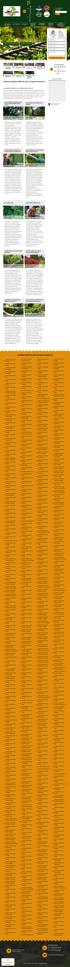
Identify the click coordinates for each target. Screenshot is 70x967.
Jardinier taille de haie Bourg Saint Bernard (11, 677)
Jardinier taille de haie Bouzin (11, 693)
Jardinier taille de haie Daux (27, 405)
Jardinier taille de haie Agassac (11, 360)
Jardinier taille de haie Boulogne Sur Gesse (11, 669)
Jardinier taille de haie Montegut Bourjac (43, 633)
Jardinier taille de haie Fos (27, 521)
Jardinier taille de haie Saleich (59, 648)
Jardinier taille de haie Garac (27, 595)
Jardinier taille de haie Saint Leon (59, 546)
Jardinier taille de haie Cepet (11, 890)
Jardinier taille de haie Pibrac (43, 815)
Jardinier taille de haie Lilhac (43, 364)
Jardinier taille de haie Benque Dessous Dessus (11, 607)
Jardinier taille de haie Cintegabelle (11, 925)
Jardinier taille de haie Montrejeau (43, 712)
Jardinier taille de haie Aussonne (11, 482)
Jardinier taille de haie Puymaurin (43, 917)
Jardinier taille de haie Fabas (27, 474)
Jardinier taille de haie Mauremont (43, 468)
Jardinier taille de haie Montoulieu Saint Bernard (43, 696)
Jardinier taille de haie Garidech (27, 607)
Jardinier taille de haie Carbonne (11, 776)
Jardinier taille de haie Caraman (11, 772)
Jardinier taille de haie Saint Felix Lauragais (59, 479)
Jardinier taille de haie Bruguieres (11, 713)
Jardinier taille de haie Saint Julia (59, 530)
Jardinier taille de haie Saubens (59, 696)
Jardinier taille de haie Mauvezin (43, 488)
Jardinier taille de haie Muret (43, 732)
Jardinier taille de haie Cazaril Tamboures (11, 866)
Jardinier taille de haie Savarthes (59, 711)
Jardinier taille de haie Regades (59, 364)
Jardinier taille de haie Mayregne (43, 496)
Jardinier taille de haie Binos (59, 918)
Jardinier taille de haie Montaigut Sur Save (43, 578)
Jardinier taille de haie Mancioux (43, 413)
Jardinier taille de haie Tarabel (59, 766)
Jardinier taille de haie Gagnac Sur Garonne (27, 579)
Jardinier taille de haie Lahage (27, 809)
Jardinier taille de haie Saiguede (59, 430)
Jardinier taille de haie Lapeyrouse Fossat (27, 837)
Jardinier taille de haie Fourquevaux (27, 528)
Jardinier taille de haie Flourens (27, 498)
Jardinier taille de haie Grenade (27, 681)
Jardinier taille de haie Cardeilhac (11, 780)
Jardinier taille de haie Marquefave (43, 437)
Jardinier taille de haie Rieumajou (59, 379)
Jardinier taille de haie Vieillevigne (59, 863)
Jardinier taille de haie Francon (27, 544)
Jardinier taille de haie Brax (11, 701)
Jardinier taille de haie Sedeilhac (59, 719)
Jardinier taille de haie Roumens (59, 419)
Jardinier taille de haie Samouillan (59, 680)
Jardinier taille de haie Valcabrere (59, 816)
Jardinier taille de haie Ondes (43, 763)
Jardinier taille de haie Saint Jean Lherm (59, 523)
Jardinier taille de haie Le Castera (11, 827)
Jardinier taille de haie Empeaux (27, 429)
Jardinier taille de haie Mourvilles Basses (43, 720)
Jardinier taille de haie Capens (11, 764)
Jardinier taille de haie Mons (43, 574)
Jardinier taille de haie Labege (27, 766)
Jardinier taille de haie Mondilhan (43, 555)
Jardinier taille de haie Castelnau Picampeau (11, 823)
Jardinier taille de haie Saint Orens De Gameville (60, 589)
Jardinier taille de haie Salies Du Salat (59, 656)
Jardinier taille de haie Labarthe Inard (27, 735)
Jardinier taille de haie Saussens (59, 700)
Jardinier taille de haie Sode (59, 759)
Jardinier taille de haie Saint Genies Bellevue (59, 503)
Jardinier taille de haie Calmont (11, 748)
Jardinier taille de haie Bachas (11, 510)
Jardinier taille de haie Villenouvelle (59, 914)
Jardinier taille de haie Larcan (27, 841)
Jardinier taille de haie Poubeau (43, 882)
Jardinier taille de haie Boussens (11, 685)
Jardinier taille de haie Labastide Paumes (27, 754)
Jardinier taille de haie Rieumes (59, 383)
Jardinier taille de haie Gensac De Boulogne (27, 626)
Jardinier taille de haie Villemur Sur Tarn (59, 895)
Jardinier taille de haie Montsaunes (43, 716)
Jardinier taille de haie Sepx (59, 743)
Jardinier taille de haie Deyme (27, 409)
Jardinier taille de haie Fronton (27, 567)
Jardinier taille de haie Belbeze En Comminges (11, 587)
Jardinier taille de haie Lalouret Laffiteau (27, 817)
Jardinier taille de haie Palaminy (43, 772)
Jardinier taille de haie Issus (27, 711)
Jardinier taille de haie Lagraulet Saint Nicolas (27, 805)
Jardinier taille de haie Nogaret (43, 751)
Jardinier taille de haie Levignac (27, 931)
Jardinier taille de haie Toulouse (59, 781)
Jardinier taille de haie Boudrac (11, 662)
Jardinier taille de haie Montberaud (43, 602)
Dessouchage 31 (16, 25)
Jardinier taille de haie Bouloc (11, 666)
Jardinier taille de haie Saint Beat (59, 450)
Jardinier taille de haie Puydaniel (43, 913)
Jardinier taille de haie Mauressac (43, 476)
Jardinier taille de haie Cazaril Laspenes (11, 862)
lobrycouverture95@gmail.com (56, 955)
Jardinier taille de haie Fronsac (27, 555)
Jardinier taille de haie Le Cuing (27, 401)
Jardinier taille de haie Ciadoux (11, 909)
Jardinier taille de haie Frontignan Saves (27, 563)
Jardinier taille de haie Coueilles (27, 375)
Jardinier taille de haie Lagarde (27, 794)
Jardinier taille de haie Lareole (27, 845)
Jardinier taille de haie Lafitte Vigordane (27, 790)
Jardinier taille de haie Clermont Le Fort (27, 360)
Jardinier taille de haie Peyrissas (43, 803)
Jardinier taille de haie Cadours (11, 740)
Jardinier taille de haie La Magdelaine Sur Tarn (43, 401)
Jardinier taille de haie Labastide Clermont (27, 750)
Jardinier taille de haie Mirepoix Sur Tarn (43, 539)
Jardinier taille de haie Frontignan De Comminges (28, 559)
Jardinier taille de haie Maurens (43, 472)
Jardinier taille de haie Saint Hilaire (59, 511)
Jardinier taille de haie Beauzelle (11, 575)
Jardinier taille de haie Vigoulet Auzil (59, 871)
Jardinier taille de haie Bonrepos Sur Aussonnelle (11, 650)
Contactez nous (26, 44)
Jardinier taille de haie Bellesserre (11, 599)
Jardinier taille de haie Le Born (11, 658)
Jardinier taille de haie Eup (28, 471)
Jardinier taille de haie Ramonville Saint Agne (43, 929)
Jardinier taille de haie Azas (11, 506)
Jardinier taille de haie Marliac (43, 433)
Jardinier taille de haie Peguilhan (43, 795)
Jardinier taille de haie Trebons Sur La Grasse (59, 800)
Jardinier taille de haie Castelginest (11, 811)
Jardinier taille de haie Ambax (11, 384)
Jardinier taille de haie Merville (43, 519)
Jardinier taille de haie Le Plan (43, 846)
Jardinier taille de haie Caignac (11, 744)
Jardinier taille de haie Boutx (11, 689)
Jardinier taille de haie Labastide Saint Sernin (27, 758)
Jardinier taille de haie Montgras (43, 681)
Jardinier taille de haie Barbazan (11, 533)
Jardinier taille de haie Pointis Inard (43, 854)
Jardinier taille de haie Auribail (11, 463)
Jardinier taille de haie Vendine (59, 843)
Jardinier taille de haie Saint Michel (59, 585)
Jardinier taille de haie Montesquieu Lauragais (43, 649)
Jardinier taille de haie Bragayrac (11, 697)
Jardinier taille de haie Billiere (11, 622)
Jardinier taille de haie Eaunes (27, 425)
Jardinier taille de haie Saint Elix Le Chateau (59, 471)
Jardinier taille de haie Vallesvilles (59, 828)
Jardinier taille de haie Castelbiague (11, 803)
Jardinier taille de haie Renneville (59, 368)
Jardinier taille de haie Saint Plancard (59, 617)
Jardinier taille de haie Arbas (11, 400)
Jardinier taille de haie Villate (59, 879)
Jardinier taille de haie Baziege (11, 544)
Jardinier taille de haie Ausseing (11, 474)
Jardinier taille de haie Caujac (11, 858)
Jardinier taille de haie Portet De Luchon (43, 874)
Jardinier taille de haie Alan (11, 376)
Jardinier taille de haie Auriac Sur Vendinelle (11, 459)
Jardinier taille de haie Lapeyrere (27, 833)
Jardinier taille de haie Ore (44, 769)
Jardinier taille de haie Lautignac (27, 876)
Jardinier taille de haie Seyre (59, 747)
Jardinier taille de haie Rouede (59, 411)
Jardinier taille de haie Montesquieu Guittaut (43, 645)
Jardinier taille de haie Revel (59, 371)
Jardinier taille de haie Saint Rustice (59, 625)
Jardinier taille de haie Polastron (43, 858)
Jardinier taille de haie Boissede (11, 638)
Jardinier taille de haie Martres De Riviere (43, 448)
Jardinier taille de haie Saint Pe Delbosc (59, 605)
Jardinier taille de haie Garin (27, 610)
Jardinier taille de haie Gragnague (27, 666)
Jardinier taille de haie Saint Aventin (59, 446)
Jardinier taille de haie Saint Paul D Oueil (59, 597)
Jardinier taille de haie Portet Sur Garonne (43, 878)
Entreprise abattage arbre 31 (33, 24)
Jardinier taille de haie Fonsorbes (27, 510)
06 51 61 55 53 (30, 10)
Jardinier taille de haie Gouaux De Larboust (27, 638)
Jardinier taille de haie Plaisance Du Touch (43, 843)
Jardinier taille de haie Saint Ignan (59, 515)
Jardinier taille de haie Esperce (27, 456)
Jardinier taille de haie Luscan (43, 391)
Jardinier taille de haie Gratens (27, 669)
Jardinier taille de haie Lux (44, 398)
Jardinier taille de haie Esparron (27, 452)
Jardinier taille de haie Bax (12, 540)
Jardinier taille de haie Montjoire (43, 685)
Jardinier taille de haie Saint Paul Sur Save (59, 593)
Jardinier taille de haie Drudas (27, 421)
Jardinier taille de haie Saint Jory (59, 526)
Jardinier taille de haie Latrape (27, 865)
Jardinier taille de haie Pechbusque (43, 791)
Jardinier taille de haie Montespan (43, 641)
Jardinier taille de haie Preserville (43, 902)
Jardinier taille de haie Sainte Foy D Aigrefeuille (59, 487)
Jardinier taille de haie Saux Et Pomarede (59, 707)
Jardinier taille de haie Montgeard (43, 673)
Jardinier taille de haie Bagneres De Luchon (11, 522)
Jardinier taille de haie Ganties (27, 591)
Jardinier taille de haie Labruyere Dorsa (27, 774)
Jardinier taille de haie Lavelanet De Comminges (27, 888)
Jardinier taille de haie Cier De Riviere (11, 917)
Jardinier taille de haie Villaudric (59, 883)
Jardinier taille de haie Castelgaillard (11, 807)
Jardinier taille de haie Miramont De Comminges (43, 531)
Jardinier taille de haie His (27, 700)
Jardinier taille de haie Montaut (43, 598)
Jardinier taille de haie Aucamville (11, 443)
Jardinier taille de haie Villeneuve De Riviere (59, 899)
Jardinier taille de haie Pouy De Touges (43, 890)
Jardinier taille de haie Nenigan (43, 740)
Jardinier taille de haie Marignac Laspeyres (43, 429)
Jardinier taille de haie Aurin (11, 470)
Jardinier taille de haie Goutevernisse (27, 654)
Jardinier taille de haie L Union (59, 804)
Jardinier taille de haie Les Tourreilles (60, 784)
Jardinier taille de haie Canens (11, 760)
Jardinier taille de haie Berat (11, 610)
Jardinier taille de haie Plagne (43, 835)
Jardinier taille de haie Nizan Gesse (43, 744)
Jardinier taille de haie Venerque (59, 847)
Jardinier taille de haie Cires (11, 929)
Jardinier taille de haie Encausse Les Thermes (27, 433)
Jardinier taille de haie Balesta (11, 526)
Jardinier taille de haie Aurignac (11, 467)
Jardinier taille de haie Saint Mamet (59, 566)
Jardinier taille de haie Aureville (11, 455)
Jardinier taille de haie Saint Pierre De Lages (59, 613)
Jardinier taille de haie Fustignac (27, 575)
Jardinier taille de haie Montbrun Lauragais (43, 618)
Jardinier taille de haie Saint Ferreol (59, 483)
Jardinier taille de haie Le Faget (27, 478)
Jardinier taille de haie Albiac (11, 380)
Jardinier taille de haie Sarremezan (59, 692)
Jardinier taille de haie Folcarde (27, 502)
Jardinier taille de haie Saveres (59, 715)
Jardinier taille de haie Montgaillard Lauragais (43, 661)
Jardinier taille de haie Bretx (11, 705)
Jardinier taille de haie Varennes (59, 832)
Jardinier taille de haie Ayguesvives (11, 372)
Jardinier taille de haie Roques (59, 399)
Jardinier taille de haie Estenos (27, 468)
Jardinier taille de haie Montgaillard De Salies (43, 657)
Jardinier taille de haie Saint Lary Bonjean (59, 538)
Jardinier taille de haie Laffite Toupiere (27, 786)
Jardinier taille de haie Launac (27, 868)
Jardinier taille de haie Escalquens (27, 441)
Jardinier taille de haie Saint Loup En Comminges (60, 558)
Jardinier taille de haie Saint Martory (59, 578)
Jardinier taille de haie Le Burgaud (11, 721)
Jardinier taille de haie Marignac (43, 421)
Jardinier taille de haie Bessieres (11, 614)
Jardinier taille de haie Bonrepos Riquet (11, 646)
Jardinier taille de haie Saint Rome (59, 621)
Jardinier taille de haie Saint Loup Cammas (59, 554)
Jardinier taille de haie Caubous (11, 854)
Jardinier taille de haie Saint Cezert (59, 460)
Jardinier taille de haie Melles (43, 504)
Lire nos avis (7, 964)
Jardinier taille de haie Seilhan (59, 731)
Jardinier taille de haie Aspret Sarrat (11, 439)
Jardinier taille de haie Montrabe (43, 708)
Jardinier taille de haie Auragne (11, 451)
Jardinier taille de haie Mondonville (43, 559)
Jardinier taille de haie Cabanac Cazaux (11, 728)
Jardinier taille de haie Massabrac (43, 460)
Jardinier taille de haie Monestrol (43, 570)
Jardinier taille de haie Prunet (43, 909)
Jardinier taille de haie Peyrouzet (43, 807)
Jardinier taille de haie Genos (27, 622)
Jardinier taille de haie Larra (59, 926)
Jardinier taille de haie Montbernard (43, 606)
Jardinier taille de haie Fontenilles (27, 514)
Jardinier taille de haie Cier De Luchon (11, 913)
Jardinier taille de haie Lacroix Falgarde (27, 782)
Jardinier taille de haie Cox (28, 390)
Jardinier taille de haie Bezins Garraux (11, 618)
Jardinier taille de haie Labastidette (27, 762)
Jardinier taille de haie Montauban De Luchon (43, 594)
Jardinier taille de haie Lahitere (27, 813)
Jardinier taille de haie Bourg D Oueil (11, 673)
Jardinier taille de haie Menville (43, 507)
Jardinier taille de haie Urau (59, 808)
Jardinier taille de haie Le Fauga (27, 486)
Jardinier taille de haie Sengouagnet (59, 739)
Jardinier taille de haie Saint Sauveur (59, 629)
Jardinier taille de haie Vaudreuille (59, 836)
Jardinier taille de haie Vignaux (59, 867)
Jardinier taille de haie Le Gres (27, 689)
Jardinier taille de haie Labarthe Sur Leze (27, 743)
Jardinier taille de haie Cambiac (11, 756)
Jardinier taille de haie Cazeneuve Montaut (11, 882)
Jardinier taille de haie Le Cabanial (11, 736)
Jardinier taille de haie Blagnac (11, 626)
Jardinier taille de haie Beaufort (11, 555)
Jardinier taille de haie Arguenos (11, 411)
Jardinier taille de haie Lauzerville (27, 880)
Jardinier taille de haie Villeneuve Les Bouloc (59, 906)
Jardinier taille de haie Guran (27, 693)
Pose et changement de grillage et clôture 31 (61, 24)
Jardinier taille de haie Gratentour (27, 673)
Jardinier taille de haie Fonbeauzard (27, 506)
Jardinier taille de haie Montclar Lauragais (43, 626)
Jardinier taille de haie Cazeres (11, 886)
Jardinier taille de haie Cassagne (11, 787)
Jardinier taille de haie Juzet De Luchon (27, 727)
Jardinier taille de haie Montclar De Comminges (43, 622)
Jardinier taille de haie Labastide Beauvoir (27, 746)
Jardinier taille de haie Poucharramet (43, 886)
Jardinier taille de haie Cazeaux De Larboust (11, 878)
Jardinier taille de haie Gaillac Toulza (27, 583)
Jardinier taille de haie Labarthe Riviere (27, 739)
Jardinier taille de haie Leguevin (27, 908)
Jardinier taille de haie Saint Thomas (59, 637)
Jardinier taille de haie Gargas (27, 603)
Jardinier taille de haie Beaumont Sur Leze (11, 559)
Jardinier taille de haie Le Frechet (27, 551)
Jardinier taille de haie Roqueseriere (59, 403)
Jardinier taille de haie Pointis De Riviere (43, 850)
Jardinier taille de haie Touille (59, 777)
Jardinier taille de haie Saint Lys (59, 562)
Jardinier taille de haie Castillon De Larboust (11, 839)
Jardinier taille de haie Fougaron (27, 524)
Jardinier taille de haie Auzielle (11, 498)
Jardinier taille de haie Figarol (27, 494)
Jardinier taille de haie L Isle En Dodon (27, 707)
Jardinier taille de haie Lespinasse (27, 916)
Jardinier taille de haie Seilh (59, 727)
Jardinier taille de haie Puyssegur (43, 921)
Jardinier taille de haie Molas (43, 543)
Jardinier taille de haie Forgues (27, 518)
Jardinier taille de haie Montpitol (43, 704)
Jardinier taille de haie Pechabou (43, 784)
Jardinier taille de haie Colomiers (27, 364)
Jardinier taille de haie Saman (59, 676)
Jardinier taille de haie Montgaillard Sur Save (43, 665)
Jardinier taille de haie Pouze (43, 894)
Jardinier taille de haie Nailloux (43, 736)
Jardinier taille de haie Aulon (11, 447)
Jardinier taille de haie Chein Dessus (11, 905)
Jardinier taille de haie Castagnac (11, 791)
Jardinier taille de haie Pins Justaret (43, 831)
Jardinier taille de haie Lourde (43, 383)
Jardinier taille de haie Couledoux (27, 383)
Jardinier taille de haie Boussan (11, 681)
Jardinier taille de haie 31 (50, 24)
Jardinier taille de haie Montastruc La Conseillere (44, 586)
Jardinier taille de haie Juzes (27, 723)
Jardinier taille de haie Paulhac (43, 776)
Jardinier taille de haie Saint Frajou (59, 495)
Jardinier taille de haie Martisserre (43, 445)
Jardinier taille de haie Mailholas (43, 405)
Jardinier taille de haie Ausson (11, 478)
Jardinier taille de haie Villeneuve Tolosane (59, 910)
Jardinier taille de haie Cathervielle (11, 846)
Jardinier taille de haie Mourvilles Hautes (43, 724)
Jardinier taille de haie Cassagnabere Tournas (11, 784)
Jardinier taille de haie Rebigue (59, 360)
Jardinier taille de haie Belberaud (11, 579)
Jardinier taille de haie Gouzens (27, 658)
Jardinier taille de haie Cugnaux (27, 393)
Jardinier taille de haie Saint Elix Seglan (59, 475)
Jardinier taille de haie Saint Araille (59, 442)
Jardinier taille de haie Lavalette (27, 884)
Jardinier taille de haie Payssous (43, 780)
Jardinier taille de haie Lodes (43, 368)
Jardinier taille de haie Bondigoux (11, 642)
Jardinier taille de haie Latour (27, 861)
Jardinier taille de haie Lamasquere (27, 821)
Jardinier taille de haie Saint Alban (59, 434)
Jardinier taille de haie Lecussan (27, 900)
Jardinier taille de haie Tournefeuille (59, 788)
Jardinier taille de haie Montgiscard (43, 677)
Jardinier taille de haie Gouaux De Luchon (27, 642)
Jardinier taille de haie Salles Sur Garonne (59, 664)
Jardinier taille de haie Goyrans (27, 662)
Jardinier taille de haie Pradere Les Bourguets (43, 898)
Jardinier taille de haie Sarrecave (59, 688)
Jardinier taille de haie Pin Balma (44, 819)
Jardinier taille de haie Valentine (59, 820)
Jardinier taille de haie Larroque (27, 849)
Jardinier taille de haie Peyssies (43, 811)
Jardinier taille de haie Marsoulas (43, 441)
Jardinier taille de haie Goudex (27, 646)
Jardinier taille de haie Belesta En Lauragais (11, 591)
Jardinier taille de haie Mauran (43, 464)
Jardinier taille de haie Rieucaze (59, 375)
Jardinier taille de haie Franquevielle (27, 548)
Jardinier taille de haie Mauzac (43, 492)
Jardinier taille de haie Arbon (11, 404)
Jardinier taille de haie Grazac (27, 677)
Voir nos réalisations (11, 44)
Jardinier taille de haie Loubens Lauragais (43, 375)
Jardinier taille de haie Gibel (27, 634)
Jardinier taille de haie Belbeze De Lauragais (11, 583)
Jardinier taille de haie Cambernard (11, 752)
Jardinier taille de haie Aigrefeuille (11, 368)
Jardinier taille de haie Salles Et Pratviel (59, 660)
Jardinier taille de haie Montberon (43, 610)
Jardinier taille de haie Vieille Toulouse (59, 859)
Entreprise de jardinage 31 (42, 24)
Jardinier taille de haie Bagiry (11, 518)
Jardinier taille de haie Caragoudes (11, 768)
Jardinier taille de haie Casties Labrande (11, 835)
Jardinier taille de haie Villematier (59, 891)
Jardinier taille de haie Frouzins (27, 571)
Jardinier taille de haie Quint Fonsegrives (43, 925)
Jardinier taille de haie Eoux (27, 437)
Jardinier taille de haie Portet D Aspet (43, 870)
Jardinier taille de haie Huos (27, 703)
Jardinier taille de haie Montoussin (43, 700)
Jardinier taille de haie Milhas (43, 523)
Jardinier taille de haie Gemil (27, 618)
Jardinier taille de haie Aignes (11, 364)
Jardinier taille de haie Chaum (11, 902)
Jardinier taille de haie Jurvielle (27, 719)
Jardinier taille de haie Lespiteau (27, 920)
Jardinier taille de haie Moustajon (43, 728)
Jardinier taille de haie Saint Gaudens (59, 499)
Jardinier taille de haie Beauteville (11, 567)
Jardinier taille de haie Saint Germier (59, 507)
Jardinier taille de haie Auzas (11, 490)
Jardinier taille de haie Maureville (43, 480)
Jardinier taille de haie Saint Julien (59, 534)
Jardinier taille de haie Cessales (11, 894)
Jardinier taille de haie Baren (11, 537)
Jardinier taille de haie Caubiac (11, 850)
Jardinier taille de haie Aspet (11, 435)
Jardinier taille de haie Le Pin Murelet (43, 823)
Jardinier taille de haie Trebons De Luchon (59, 796)
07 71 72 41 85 (30, 18)
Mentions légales (43, 963)
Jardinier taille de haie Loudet (43, 379)
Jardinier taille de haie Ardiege (11, 408)
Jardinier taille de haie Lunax (43, 387)
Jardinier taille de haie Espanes (27, 448)
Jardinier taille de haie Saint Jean (59, 519)
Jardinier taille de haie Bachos (11, 514)
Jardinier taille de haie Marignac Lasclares (43, 425)
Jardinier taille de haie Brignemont (11, 709)
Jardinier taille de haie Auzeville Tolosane (11, 494)
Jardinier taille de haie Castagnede (11, 795)
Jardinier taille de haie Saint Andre (59, 438)
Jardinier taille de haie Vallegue (59, 824)
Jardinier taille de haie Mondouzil (43, 563)
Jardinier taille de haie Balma (11, 529)
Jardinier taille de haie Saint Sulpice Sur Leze (59, 633)
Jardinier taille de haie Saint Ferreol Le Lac (59, 934)
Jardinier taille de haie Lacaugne (27, 778)
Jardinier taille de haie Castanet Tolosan (11, 799)
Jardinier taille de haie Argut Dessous (11, 415)
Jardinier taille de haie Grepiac (27, 685)
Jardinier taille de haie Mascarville (43, 456)
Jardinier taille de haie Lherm (43, 360)
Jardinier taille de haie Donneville (27, 413)
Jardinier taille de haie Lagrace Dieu (27, 802)
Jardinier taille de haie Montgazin (43, 669)
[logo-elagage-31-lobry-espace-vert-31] (11, 11)
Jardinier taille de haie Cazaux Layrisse (11, 874)
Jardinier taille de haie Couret (27, 387)
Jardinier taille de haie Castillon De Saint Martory (11, 843)
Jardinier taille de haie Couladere (27, 379)
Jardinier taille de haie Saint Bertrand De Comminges (59, 455)
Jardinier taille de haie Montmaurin (43, 692)
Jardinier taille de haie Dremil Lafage (27, 417)
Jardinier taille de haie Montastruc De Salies (43, 582)
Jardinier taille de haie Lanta (27, 829)
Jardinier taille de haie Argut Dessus (11, 419)
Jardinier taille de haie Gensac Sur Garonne (27, 630)
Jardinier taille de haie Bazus (11, 548)
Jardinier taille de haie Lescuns (27, 912)
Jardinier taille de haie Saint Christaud (59, 464)
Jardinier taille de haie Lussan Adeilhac (43, 395)
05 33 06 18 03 (28, 3)
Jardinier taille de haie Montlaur (43, 688)
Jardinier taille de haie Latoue (27, 857)
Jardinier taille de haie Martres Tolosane (43, 452)
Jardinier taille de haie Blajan (11, 630)
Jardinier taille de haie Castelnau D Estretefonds (11, 819)
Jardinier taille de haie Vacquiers (59, 812)
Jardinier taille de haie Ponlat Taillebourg (43, 866)
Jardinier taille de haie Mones (43, 566)
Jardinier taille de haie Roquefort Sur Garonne (59, 395)
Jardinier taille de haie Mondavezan (43, 551)
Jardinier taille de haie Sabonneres (59, 423)
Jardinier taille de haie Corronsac (27, 371)
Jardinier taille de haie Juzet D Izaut (27, 731)
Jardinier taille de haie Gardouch (27, 599)
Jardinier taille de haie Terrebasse (59, 770)
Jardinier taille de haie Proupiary (43, 905)
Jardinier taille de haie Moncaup (43, 547)
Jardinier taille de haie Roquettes (59, 407)
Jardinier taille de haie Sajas (59, 644)
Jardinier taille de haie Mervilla (43, 515)
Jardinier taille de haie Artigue (11, 431)
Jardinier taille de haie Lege (27, 904)
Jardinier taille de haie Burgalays (11, 717)
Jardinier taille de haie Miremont (43, 535)
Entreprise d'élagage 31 (7, 25)
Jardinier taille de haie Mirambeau (43, 527)
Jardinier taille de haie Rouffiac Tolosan (59, 415)
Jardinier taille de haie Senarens (59, 735)
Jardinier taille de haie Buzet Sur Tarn (11, 725)
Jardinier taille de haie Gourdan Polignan (27, 650)
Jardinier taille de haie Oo (43, 766)
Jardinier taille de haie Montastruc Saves (43, 590)
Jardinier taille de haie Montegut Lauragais (43, 637)
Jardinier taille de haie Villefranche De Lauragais (60, 887)
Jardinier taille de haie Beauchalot (11, 551)
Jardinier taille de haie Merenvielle (43, 511)
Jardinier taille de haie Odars (43, 759)
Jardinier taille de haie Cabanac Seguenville (11, 732)
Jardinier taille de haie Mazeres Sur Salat (43, 500)
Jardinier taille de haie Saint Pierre (59, 609)
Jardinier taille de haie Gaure (27, 614)
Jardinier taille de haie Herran (27, 697)
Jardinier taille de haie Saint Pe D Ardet (59, 601)
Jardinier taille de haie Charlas (11, 898)
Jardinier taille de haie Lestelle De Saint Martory (27, 927)
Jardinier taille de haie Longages (43, 371)
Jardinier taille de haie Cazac (59, 930)
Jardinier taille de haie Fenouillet (27, 490)
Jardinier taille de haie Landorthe (27, 825)
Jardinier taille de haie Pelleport (43, 799)
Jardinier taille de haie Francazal (27, 540)
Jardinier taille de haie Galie (27, 587)
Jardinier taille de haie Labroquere (27, 770)
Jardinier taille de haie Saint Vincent (59, 641)
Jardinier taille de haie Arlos (11, 423)
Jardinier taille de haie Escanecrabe (27, 445)
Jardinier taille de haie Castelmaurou (11, 815)
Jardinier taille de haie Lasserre (27, 853)
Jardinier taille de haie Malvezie (43, 409)
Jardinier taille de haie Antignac (11, 396)
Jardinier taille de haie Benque (11, 603)
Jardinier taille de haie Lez (27, 934)
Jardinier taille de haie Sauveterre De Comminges (60, 703)
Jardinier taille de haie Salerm (59, 652)
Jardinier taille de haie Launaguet (27, 872)
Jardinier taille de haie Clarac (11, 933)
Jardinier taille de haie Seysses (59, 751)
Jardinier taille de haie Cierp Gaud (11, 921)
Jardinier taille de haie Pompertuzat (43, 862)
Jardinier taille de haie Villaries (59, 875)
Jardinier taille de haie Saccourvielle (59, 427)
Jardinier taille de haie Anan (11, 388)
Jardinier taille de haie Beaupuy (11, 563)
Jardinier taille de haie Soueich (59, 763)
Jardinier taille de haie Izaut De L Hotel (27, 715)
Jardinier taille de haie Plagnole (43, 839)
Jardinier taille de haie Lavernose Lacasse (27, 892)
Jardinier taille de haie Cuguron (27, 397)
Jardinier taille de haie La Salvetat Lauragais (59, 672)
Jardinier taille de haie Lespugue (27, 924)
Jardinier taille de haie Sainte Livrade (59, 550)
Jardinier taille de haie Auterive (11, 486)
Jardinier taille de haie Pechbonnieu (43, 787)
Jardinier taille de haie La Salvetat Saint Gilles (59, 668)
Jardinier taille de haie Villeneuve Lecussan (59, 902)
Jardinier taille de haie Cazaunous (11, 870)
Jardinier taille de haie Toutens (59, 792)
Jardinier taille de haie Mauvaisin (43, 484)
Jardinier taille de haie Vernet (59, 855)
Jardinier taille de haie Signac (59, 755)
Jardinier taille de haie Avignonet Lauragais (11, 502)
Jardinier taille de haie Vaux (59, 840)
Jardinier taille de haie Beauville (11, 571)
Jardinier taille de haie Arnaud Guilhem (11, 427)
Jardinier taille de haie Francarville (27, 536)
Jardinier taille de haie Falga (27, 482)
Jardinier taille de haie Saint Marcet (59, 574)
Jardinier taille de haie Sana (59, 684)
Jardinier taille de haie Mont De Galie (43, 629)
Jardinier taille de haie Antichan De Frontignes (11, 392)
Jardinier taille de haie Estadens (27, 460)
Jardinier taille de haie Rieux (59, 387)
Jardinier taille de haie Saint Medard (59, 582)
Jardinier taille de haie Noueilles (43, 755)
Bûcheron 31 (24, 25)
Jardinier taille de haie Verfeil (59, 851)
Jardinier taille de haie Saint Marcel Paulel (59, 570)
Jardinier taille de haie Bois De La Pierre (11, 634)
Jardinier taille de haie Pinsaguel (43, 827)
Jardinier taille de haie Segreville (59, 723)
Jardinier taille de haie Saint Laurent (59, 542)
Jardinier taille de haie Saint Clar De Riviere (59, 467)
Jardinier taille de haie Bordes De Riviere (11, 654)
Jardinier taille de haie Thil (60, 773)
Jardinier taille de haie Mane (43, 417)
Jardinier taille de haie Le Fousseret (27, 532)
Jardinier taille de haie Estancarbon (27, 464)
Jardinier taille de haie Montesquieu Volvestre (43, 653)
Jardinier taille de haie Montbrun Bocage (43, 614)
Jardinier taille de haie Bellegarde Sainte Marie (11, 595)
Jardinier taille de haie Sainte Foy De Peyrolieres (59, 491)
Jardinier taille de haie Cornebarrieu (27, 368)
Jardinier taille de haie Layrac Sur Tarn (27, 896)
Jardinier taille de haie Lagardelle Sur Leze (27, 798)
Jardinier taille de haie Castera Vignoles (11, 831)
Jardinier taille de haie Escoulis (59, 922)
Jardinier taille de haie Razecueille (43, 933)
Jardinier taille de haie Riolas (59, 391)
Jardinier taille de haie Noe (43, 747)
